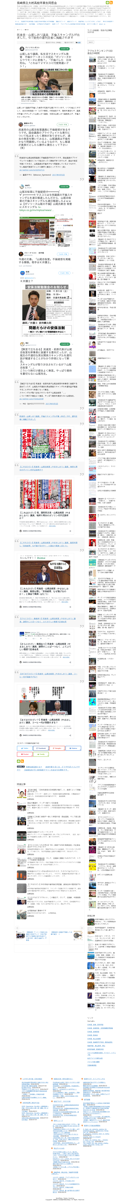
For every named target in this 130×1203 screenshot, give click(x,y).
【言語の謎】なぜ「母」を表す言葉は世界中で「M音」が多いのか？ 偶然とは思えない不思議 (66, 1139)
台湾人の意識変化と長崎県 (107, 490)
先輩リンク (55, 24)
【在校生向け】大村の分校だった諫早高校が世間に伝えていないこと (107, 250)
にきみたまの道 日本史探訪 (32, 1079)
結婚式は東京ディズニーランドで (40, 832)
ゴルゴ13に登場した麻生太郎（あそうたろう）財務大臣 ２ (107, 394)
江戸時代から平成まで (43, 24)
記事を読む (30, 799)
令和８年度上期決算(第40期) (30, 1118)
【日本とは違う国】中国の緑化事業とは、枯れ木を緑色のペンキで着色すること (107, 427)
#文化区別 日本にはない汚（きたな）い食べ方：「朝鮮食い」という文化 (106, 258)
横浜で (100, 213)
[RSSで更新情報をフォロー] (111, 3)
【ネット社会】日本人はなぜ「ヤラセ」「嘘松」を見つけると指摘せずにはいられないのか (66, 1125)
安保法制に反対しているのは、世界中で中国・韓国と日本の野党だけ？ (107, 736)
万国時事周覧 (92, 1065)
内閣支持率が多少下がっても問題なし (94, 1082)
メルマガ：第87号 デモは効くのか (64, 1181)
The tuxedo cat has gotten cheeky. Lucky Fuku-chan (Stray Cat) (95, 1143)
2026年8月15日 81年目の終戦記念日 (65, 1115)
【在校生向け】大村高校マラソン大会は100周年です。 (46, 770)
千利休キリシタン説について (30, 1089)
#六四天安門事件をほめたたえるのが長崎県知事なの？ (106, 198)
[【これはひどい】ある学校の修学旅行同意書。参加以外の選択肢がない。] (21, 890)
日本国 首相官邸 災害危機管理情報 (100, 1028)
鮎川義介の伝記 (26, 1087)
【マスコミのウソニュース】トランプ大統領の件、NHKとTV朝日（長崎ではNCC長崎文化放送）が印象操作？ (102, 821)
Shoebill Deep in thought (92, 1137)
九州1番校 (32, 24)
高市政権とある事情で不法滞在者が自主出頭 (96, 1087)
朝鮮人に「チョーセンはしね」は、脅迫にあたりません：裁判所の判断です (107, 642)
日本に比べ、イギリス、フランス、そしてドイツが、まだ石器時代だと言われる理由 (105, 938)
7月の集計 (25, 1111)
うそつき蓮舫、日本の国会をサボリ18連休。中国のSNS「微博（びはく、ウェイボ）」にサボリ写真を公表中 (102, 189)
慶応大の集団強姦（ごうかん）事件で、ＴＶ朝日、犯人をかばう (107, 419)
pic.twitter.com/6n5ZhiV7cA (32, 170)
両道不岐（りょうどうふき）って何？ (89, 21)
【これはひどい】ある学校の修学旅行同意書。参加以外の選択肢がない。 (54, 885)
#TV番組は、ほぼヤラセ (106, 350)
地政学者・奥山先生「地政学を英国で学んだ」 (64, 1173)
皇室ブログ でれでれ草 (62, 1101)
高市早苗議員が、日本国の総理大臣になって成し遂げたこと (105, 930)
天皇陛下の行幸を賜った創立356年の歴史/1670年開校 (37, 21)
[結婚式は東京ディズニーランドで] (21, 837)
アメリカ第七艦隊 (93, 1062)
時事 (79, 42)
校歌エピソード (72, 21)
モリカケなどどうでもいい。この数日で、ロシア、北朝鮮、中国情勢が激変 (54, 898)
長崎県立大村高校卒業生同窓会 (37, 3)
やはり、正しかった (104, 760)
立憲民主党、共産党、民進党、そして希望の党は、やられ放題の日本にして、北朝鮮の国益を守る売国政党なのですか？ (102, 832)
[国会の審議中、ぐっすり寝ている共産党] (21, 808)
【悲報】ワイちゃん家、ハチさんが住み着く (66, 1167)
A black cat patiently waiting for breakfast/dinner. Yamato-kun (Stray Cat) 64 (95, 1130)
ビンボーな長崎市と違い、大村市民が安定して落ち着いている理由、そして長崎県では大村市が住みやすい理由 (102, 895)
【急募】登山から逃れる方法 (61, 1162)
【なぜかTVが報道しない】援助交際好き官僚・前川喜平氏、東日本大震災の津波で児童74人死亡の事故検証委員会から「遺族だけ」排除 (102, 582)
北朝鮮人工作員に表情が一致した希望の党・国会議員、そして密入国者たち (54, 817)
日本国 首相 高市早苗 (95, 1024)
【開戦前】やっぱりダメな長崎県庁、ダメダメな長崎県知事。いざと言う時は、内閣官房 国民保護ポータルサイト (102, 564)
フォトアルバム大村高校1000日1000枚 (73, 24)
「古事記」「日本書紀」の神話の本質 (33, 1094)
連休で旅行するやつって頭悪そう (63, 1163)
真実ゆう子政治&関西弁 (92, 1125)
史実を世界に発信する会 (31, 1103)
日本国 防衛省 (92, 1035)
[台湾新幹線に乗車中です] (21, 916)
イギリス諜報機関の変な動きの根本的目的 (34, 1091)
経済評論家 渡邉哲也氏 (95, 1049)
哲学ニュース (58, 1120)
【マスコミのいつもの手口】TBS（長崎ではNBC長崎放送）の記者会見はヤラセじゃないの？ (53, 846)
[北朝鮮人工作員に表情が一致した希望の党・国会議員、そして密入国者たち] (21, 822)
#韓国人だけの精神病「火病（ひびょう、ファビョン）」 (106, 85)
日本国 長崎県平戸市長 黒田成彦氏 (99, 1042)
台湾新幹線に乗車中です (36, 911)
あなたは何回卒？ (108, 21)
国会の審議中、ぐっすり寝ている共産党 (42, 803)
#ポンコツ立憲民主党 (105, 875)
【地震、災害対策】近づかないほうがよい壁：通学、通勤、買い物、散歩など (107, 625)
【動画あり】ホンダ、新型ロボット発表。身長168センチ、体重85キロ (107, 811)
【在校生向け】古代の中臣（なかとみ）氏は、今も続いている (107, 803)
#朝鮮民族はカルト (104, 358)
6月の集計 (25, 1119)
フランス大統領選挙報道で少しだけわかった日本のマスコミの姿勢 (107, 787)
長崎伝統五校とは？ (21, 24)
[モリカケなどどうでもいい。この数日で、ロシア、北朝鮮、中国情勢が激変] (21, 903)
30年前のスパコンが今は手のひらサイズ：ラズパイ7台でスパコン (53, 871)
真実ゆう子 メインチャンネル (94, 1079)
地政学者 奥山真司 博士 (96, 1046)
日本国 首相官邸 (93, 1032)
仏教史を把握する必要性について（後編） (34, 1097)
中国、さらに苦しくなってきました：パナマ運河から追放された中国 (107, 669)
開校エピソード (60, 21)
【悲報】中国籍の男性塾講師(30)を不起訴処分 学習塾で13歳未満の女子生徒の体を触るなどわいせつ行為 (96, 1108)
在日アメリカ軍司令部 (95, 1058)
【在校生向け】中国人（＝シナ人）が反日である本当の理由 (107, 509)
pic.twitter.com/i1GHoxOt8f (32, 399)
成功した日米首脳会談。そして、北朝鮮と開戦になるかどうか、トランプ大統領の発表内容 (54, 859)
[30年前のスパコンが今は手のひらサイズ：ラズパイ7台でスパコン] (21, 876)
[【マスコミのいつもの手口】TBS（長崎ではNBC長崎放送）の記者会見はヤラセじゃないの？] (21, 850)
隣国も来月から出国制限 (90, 1085)
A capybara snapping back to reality (96, 1134)
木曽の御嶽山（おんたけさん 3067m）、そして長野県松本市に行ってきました (105, 922)
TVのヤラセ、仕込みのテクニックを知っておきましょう (107, 633)
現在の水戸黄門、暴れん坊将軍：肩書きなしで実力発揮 (107, 719)
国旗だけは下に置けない (106, 474)
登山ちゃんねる (59, 1148)
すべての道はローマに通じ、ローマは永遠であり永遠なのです (107, 484)
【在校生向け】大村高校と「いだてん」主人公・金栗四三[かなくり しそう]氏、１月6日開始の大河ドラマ (102, 868)
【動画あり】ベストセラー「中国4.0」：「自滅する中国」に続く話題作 (107, 501)
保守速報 (87, 1099)
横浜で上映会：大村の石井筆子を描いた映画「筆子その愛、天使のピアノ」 (107, 127)
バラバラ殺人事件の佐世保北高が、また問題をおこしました (107, 460)
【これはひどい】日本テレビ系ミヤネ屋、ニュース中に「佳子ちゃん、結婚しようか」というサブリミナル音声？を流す (102, 553)
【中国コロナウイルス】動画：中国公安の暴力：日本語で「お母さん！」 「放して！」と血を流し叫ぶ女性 (102, 652)
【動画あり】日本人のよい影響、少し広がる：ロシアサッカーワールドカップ (107, 435)
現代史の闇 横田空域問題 (29, 1086)
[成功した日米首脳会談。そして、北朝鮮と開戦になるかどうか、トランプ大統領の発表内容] (21, 863)
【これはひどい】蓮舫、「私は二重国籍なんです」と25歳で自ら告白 (107, 525)
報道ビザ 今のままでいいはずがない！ (65, 1089)
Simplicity (71, 1198)
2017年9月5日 (58, 175)
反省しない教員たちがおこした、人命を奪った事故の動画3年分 (105, 947)
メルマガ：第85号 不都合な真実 (63, 1187)
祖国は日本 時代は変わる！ (63, 1079)
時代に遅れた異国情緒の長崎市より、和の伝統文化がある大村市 (107, 452)
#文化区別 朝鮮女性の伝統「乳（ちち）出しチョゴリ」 (107, 110)
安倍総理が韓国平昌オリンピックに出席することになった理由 (107, 841)
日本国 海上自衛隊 (94, 1039)
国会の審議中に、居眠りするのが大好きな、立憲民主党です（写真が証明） (107, 608)
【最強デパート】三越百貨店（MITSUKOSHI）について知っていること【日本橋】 (65, 1134)
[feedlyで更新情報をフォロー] (107, 3)
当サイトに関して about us (96, 24)
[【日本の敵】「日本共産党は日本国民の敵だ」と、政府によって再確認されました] (21, 795)
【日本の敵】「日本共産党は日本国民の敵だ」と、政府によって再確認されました (54, 790)
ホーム (17, 21)
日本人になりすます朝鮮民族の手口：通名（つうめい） (107, 284)
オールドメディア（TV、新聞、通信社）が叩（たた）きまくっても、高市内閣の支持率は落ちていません (102, 906)
